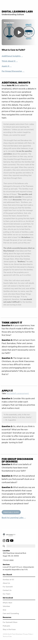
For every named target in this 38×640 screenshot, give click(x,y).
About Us (6, 583)
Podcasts (6, 626)
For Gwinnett (8, 587)
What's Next (7, 603)
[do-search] (20, 546)
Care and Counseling (11, 613)
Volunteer (6, 606)
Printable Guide (11, 512)
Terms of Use (7, 636)
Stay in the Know (9, 629)
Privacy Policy (27, 634)
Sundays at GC (8, 579)
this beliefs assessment (17, 393)
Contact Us (7, 590)
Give (4, 610)
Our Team (6, 594)
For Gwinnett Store (10, 622)
